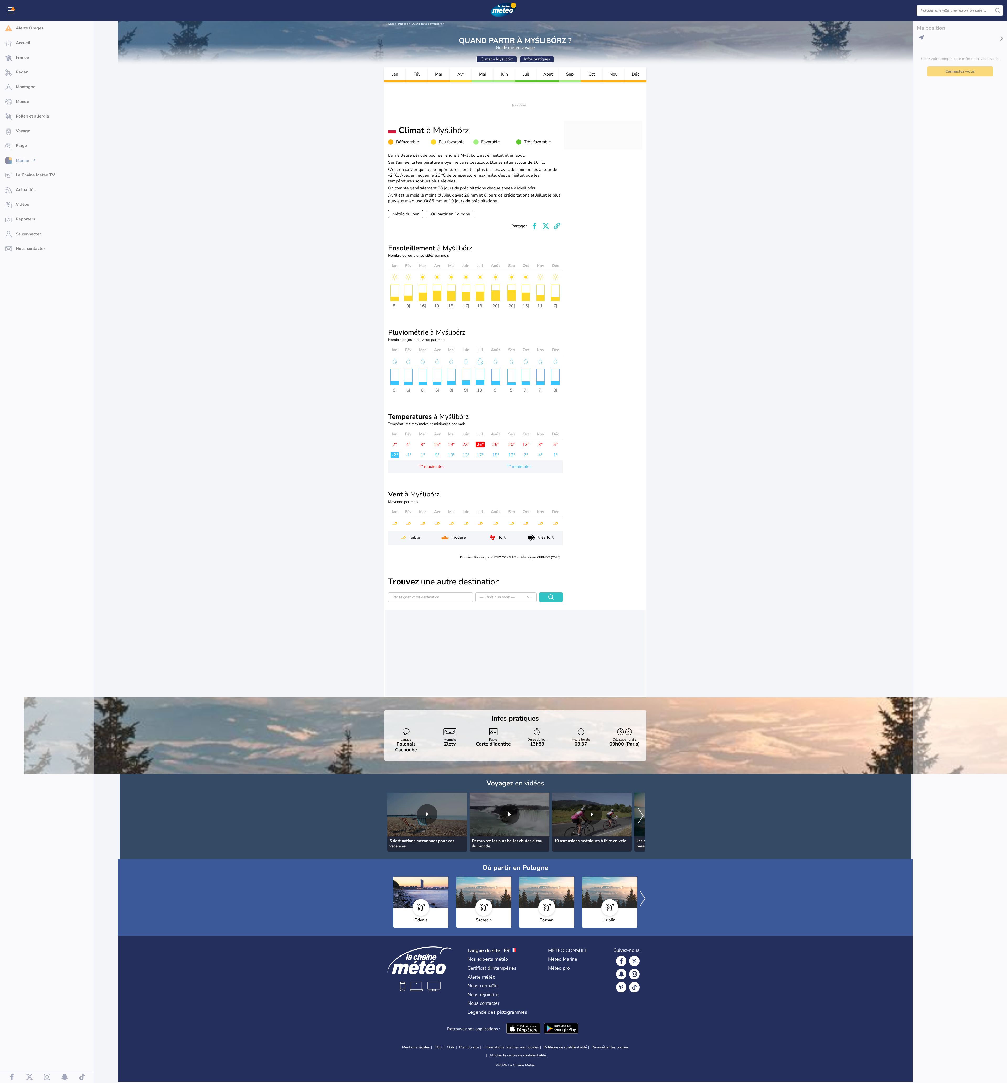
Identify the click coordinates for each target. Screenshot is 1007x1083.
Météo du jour (405, 214)
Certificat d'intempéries (492, 968)
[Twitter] (634, 961)
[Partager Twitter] (545, 226)
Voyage (390, 24)
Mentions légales (416, 1047)
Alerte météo (481, 977)
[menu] (12, 10)
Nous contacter (483, 1003)
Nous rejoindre (483, 994)
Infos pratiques (537, 59)
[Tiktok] (634, 987)
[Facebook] (621, 961)
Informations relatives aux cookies (511, 1047)
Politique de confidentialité (565, 1047)
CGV (450, 1047)
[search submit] (998, 10)
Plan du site (469, 1047)
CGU (438, 1047)
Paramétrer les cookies (610, 1047)
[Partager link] (557, 226)
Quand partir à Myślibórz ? (428, 24)
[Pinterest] (621, 987)
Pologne (403, 24)
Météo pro (559, 968)
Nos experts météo (488, 959)
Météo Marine (562, 959)
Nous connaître (483, 985)
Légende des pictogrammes (497, 1012)
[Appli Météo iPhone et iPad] (523, 1029)
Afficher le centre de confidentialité (517, 1055)
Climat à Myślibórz (497, 59)
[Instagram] (634, 974)
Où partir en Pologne (450, 214)
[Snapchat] (621, 974)
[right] (640, 816)
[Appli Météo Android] (561, 1029)
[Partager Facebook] (534, 226)
